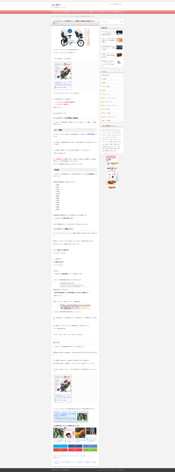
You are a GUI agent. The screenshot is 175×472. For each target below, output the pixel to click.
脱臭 (118, 148)
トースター (109, 135)
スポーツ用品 (82, 455)
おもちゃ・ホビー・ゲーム (109, 116)
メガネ (103, 141)
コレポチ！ (56, 5)
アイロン (112, 129)
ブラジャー (113, 137)
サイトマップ (102, 12)
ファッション (79, 12)
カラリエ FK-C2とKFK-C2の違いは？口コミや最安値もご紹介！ (108, 40)
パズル (103, 137)
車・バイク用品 (106, 120)
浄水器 (118, 146)
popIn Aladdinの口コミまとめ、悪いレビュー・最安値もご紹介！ (108, 48)
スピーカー (104, 135)
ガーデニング (117, 129)
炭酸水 (103, 148)
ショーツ (108, 133)
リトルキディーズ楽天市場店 (86, 134)
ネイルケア (114, 135)
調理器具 (107, 150)
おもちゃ (103, 129)
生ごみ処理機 (110, 148)
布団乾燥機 (104, 146)
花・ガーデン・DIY (107, 101)
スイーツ (113, 133)
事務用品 (115, 141)
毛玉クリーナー (113, 146)
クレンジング (110, 131)
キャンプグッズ (104, 131)
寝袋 (118, 144)
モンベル (107, 141)
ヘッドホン (110, 139)
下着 (111, 141)
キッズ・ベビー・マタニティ (74, 455)
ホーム (55, 12)
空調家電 (115, 148)
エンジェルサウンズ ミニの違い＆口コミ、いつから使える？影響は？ (69, 440)
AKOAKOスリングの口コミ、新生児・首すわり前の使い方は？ (80, 440)
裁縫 (103, 150)
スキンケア (118, 133)
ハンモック (119, 135)
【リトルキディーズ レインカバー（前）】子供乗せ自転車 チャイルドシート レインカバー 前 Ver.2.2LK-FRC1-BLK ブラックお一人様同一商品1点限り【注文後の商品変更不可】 (63, 84)
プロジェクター (104, 139)
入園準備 (119, 141)
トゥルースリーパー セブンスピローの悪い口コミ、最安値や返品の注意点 (108, 33)
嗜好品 (107, 144)
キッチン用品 (106, 86)
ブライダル (108, 137)
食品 (104, 90)
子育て (58, 457)
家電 (104, 82)
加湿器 (103, 144)
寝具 (115, 144)
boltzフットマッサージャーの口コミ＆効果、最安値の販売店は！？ (108, 55)
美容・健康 (66, 12)
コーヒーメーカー (117, 131)
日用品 (91, 12)
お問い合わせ (117, 12)
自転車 (55, 457)
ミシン (119, 139)
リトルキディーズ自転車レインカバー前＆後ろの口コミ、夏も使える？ (58, 440)
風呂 (115, 150)
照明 (106, 148)
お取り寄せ (108, 129)
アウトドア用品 (106, 113)
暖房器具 (108, 146)
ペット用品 (115, 139)
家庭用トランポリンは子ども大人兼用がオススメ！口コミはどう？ (91, 440)
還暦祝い (111, 150)
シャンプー (104, 133)
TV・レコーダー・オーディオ (110, 105)
